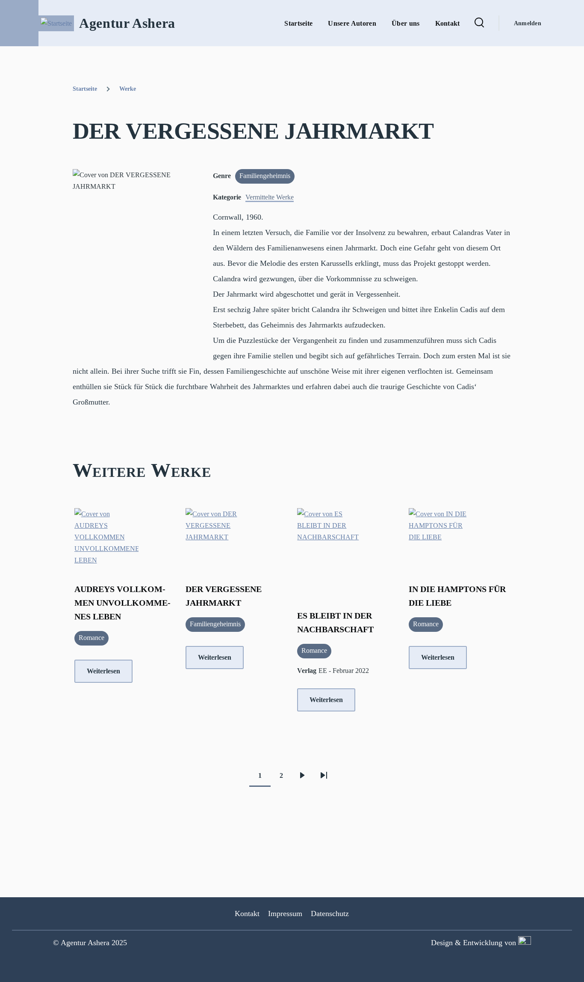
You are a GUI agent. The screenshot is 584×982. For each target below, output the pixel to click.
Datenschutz (330, 913)
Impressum (285, 913)
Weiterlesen (103, 671)
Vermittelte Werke (269, 197)
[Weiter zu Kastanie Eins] (523, 942)
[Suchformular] (479, 23)
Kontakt (247, 913)
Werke (127, 89)
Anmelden (527, 23)
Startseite (85, 89)
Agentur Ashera (127, 23)
